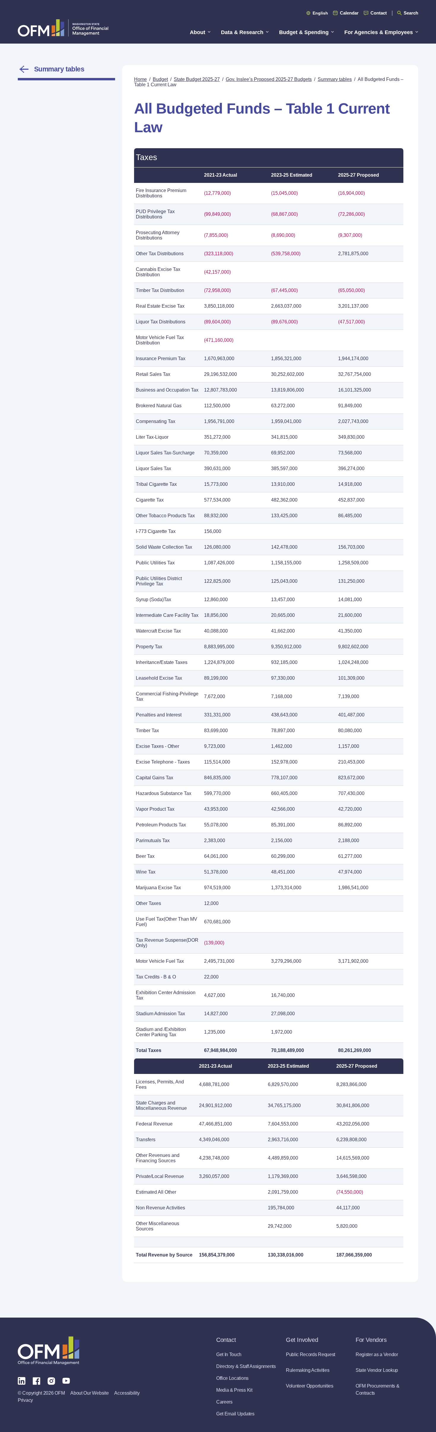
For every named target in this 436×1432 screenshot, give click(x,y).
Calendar (349, 12)
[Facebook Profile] (36, 1380)
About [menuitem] (197, 32)
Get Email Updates (235, 1413)
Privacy (25, 1400)
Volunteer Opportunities (309, 1385)
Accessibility (126, 1393)
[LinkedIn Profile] (22, 1380)
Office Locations (232, 1378)
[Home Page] (48, 1350)
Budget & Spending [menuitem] (304, 32)
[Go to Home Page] (63, 27)
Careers (224, 1401)
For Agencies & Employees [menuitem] (378, 32)
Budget (160, 79)
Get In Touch (228, 1354)
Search (411, 12)
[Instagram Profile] (51, 1380)
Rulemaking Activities (307, 1370)
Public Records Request (310, 1354)
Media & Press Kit (234, 1390)
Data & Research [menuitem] (242, 32)
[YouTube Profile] (66, 1380)
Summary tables (59, 69)
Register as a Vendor (377, 1354)
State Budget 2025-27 (197, 79)
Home (140, 79)
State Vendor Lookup (377, 1370)
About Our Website (89, 1393)
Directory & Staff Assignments (246, 1366)
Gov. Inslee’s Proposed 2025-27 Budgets (269, 79)
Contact (378, 12)
